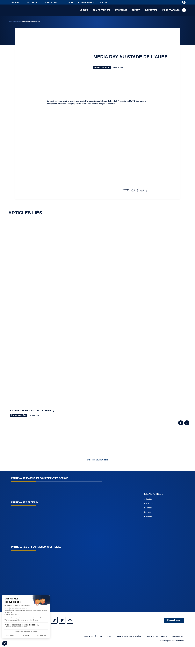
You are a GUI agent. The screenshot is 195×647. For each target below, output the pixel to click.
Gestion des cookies (157, 636)
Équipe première (101, 10)
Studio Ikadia (177, 641)
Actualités (17, 22)
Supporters (151, 10)
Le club (84, 10)
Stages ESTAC (51, 2)
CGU (109, 636)
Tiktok (54, 620)
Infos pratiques (171, 10)
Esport (136, 10)
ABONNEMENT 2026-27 (86, 2)
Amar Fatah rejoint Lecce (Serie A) (32, 410)
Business (69, 2)
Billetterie (32, 2)
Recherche (184, 10)
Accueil (10, 22)
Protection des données (129, 636)
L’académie (121, 10)
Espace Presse (173, 620)
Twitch (62, 620)
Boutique (16, 2)
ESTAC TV (148, 503)
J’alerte (104, 2)
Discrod (70, 620)
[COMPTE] (184, 2)
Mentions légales (93, 636)
